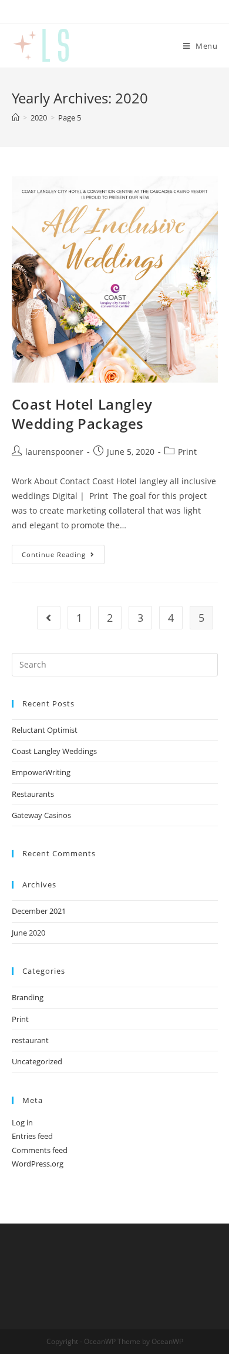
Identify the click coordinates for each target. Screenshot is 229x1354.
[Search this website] (115, 663)
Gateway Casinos (41, 815)
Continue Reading (63, 552)
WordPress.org (37, 1163)
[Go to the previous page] (48, 617)
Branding (27, 997)
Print (187, 451)
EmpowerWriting (41, 772)
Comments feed (40, 1150)
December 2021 (39, 911)
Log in (22, 1122)
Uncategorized (37, 1061)
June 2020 (28, 932)
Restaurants (33, 794)
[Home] (15, 117)
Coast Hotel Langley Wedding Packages (82, 414)
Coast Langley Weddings (54, 751)
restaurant (30, 1040)
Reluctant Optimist (45, 730)
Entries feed (32, 1136)
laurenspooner (54, 451)
